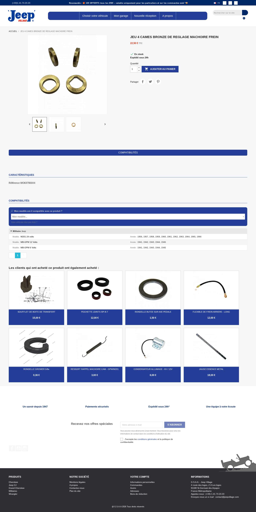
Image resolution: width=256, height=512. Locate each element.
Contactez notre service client (50, 222)
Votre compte (139, 477)
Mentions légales (77, 482)
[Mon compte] (238, 20)
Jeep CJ (12, 485)
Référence (14, 183)
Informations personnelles (142, 482)
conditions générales (147, 439)
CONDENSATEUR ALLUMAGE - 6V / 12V (153, 369)
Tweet (150, 82)
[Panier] (242, 20)
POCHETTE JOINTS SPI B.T (94, 312)
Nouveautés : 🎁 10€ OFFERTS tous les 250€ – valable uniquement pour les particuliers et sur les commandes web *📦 (128, 3)
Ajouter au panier (160, 69)
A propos (73, 485)
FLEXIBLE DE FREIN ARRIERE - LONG (211, 312)
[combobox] (128, 217)
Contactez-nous (76, 488)
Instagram (25, 448)
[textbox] (128, 217)
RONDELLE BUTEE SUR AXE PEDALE (153, 312)
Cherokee (13, 482)
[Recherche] (245, 12)
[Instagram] (230, 3)
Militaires (13, 491)
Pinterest (158, 82)
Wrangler (13, 494)
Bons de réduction (138, 494)
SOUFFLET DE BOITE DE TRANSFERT (36, 312)
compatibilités (128, 152)
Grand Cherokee (16, 488)
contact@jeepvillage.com (227, 497)
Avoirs (133, 488)
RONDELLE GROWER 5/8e (36, 369)
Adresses (134, 491)
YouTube (18, 448)
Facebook (12, 448)
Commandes (136, 485)
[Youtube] (236, 3)
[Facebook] (224, 3)
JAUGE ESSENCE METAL (211, 369)
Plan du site (74, 491)
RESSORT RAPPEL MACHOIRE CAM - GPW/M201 (95, 369)
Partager (143, 82)
